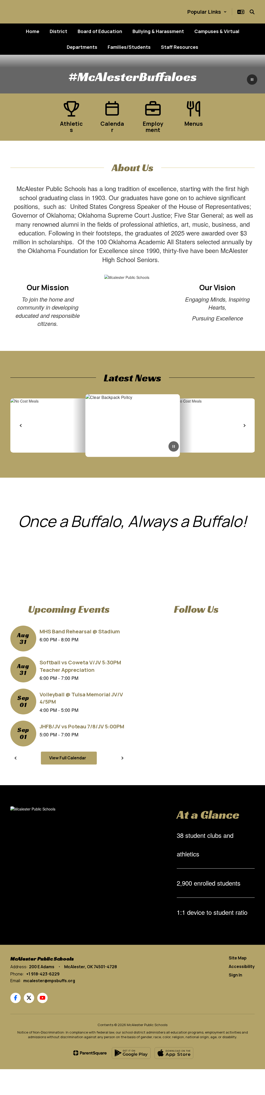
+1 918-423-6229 (43, 974)
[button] (207, 11)
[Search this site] (252, 11)
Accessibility (242, 966)
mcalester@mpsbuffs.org (49, 980)
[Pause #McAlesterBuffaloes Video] (252, 80)
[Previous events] (15, 758)
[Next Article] (244, 425)
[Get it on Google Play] (131, 1053)
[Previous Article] (21, 425)
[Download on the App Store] (173, 1053)
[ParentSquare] (90, 1053)
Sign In (235, 975)
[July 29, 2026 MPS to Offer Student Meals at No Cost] (178, 426)
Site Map (238, 958)
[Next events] (122, 758)
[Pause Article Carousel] (173, 447)
